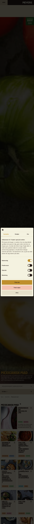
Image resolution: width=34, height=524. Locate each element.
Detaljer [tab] (17, 234)
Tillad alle (17, 282)
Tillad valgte (17, 287)
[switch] (30, 265)
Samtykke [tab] (6, 234)
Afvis (17, 292)
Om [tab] (28, 234)
